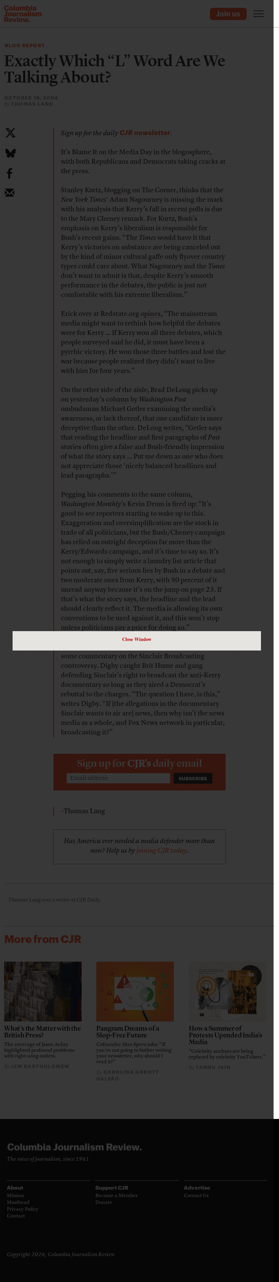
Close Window (136, 639)
